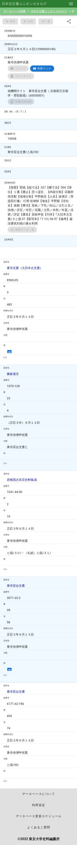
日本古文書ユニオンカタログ (49, 11)
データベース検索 (14, 11)
